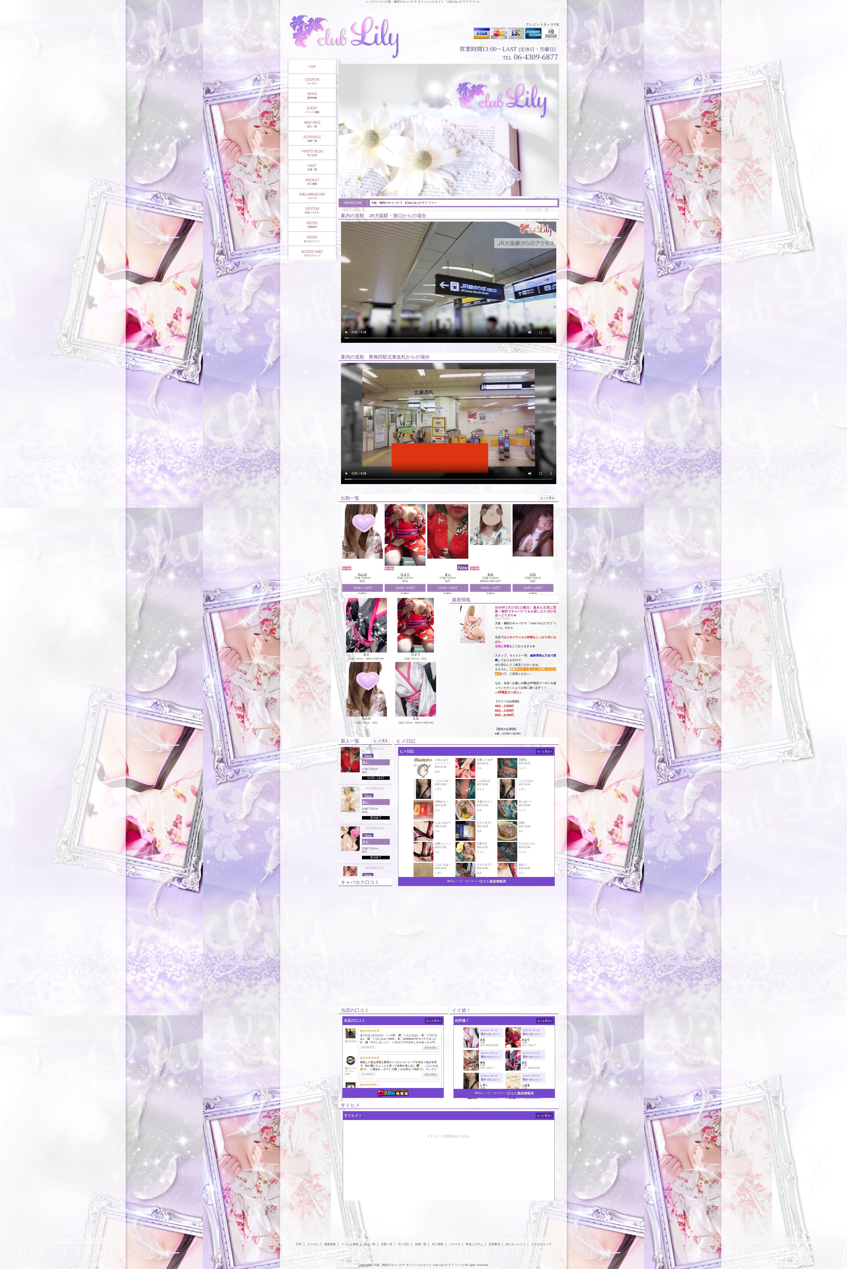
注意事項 (494, 1244)
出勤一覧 (386, 1244)
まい (448, 574)
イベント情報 (349, 1244)
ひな (533, 574)
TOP (312, 67)
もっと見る (547, 498)
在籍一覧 (420, 1244)
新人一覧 (369, 1244)
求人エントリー (516, 1244)
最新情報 (330, 1244)
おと (367, 654)
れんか (362, 574)
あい (365, 802)
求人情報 (437, 1244)
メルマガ (454, 1244)
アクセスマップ (541, 1244)
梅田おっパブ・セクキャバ (463, 881)
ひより (405, 574)
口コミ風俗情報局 (493, 881)
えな (416, 718)
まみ (490, 574)
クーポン (313, 1244)
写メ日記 (403, 1244)
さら (365, 841)
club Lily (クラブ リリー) (448, 1265)
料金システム (474, 1244)
